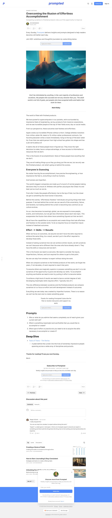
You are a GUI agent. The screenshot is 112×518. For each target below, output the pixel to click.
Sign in (107, 3)
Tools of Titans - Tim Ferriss (39, 341)
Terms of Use (64, 495)
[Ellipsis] (85, 419)
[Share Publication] (91, 3)
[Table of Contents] (2, 259)
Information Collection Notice (55, 496)
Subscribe (98, 3)
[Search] (88, 3)
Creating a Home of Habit (35, 447)
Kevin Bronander (34, 23)
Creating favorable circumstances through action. (40, 449)
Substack (47, 514)
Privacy (56, 506)
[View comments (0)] (42, 465)
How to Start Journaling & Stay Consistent (42, 459)
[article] (56, 451)
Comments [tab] (30, 404)
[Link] (24, 169)
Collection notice (67, 506)
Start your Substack (51, 510)
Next (80, 393)
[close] (71, 472)
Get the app (64, 510)
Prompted (40, 32)
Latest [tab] (32, 442)
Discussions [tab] (39, 442)
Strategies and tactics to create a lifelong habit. (39, 461)
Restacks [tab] (37, 404)
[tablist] (33, 404)
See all (29, 481)
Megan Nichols (34, 419)
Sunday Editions (31, 10)
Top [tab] (28, 442)
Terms (60, 506)
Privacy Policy (68, 496)
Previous (32, 393)
